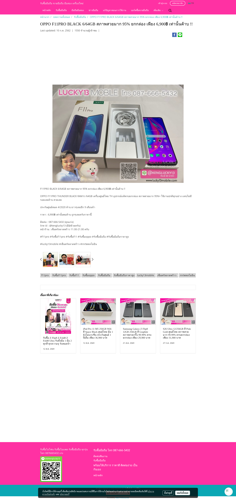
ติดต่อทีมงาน (100, 456)
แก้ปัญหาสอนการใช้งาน (114, 10)
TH (192, 3)
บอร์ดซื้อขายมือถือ (140, 10)
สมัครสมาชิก (177, 3)
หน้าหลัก (46, 10)
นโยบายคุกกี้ (64, 494)
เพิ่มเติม (157, 10)
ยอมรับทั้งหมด (182, 493)
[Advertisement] (118, 62)
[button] (170, 10)
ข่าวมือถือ (93, 10)
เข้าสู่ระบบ (162, 3)
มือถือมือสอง (78, 10)
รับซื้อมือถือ (61, 10)
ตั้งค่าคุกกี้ (168, 493)
